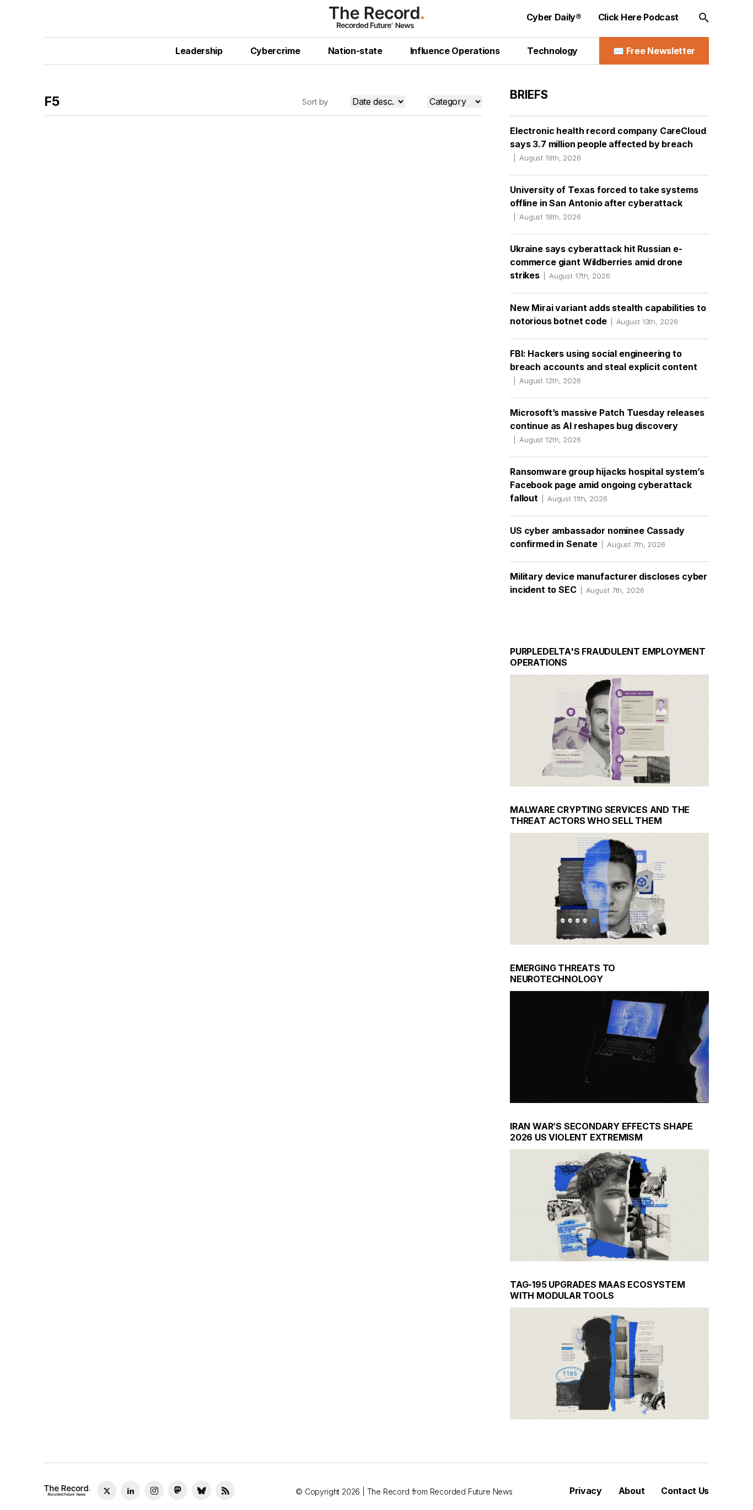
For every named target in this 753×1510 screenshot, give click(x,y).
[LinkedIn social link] (130, 1490)
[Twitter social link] (106, 1490)
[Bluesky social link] (201, 1490)
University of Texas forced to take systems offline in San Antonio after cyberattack (604, 202)
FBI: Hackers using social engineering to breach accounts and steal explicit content (603, 366)
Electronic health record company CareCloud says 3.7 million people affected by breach (608, 143)
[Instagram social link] (154, 1490)
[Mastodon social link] (177, 1490)
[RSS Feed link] (225, 1490)
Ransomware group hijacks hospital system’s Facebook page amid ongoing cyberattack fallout (607, 485)
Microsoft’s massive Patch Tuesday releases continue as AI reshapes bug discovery (607, 425)
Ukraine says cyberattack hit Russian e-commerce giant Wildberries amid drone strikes (596, 262)
